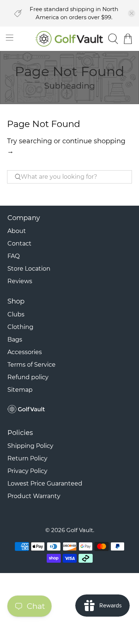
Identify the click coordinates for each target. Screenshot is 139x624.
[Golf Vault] (70, 38)
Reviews (19, 281)
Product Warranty (33, 496)
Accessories (24, 352)
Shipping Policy (30, 445)
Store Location (28, 268)
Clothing (20, 326)
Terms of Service (31, 364)
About (16, 230)
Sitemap (20, 389)
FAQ (13, 256)
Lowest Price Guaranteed (44, 483)
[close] (131, 13)
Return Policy (27, 458)
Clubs (15, 314)
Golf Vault (79, 530)
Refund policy (28, 377)
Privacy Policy (27, 470)
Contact (19, 243)
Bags (14, 339)
